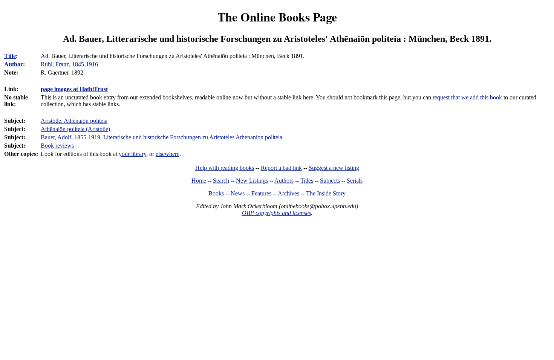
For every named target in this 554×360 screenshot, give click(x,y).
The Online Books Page (277, 17)
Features (261, 193)
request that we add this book (467, 97)
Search (221, 180)
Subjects (330, 180)
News (238, 193)
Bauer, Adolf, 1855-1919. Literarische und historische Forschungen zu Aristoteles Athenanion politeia (161, 137)
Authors (284, 180)
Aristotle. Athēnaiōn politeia (74, 120)
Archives (288, 193)
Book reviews (57, 145)
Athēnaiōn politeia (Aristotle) (75, 129)
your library (132, 154)
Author (13, 64)
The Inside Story (326, 193)
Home (198, 180)
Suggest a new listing (334, 168)
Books (216, 193)
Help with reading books (224, 168)
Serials (355, 180)
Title (10, 56)
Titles (306, 180)
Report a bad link (281, 168)
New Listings (252, 180)
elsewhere (167, 154)
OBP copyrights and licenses (276, 213)
